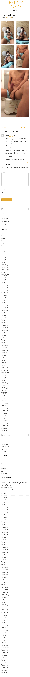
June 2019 (3, 395)
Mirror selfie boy (24, 127)
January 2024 (4, 307)
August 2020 (4, 374)
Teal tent (11, 487)
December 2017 (5, 408)
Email (2, 192)
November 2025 (5, 270)
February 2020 (4, 383)
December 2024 (5, 289)
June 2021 (3, 359)
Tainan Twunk (4, 218)
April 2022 (3, 342)
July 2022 (3, 337)
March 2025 (4, 284)
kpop (2, 237)
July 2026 (3, 257)
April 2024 (3, 302)
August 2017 (4, 413)
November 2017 (5, 410)
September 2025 (5, 274)
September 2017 (5, 412)
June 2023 (3, 319)
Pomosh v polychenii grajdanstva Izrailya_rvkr (12, 482)
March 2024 (4, 304)
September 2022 (5, 334)
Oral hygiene (4, 224)
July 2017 (3, 415)
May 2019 (3, 397)
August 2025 (4, 275)
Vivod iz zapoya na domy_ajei (8, 484)
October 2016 (4, 427)
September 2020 (5, 372)
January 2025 (4, 287)
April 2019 (3, 398)
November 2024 (5, 290)
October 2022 (4, 332)
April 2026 (3, 262)
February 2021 (4, 364)
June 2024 (3, 299)
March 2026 (4, 264)
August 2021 (4, 355)
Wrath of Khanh (21, 484)
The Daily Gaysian (15, 4)
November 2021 (5, 350)
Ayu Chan (8, 485)
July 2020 (3, 375)
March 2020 (4, 382)
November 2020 (5, 369)
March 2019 (4, 400)
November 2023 (5, 310)
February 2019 (4, 402)
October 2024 (4, 292)
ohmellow (3, 242)
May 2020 (3, 379)
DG (13, 17)
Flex (26, 482)
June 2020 (3, 377)
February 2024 (4, 305)
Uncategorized (4, 247)
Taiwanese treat (5, 219)
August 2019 (4, 392)
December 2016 (5, 423)
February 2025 (4, 285)
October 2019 (4, 388)
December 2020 (5, 367)
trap (2, 245)
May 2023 (3, 320)
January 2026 (4, 267)
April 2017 (3, 418)
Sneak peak (4, 223)
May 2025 (3, 280)
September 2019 (5, 390)
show (2, 243)
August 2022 (4, 335)
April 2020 (3, 380)
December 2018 (5, 405)
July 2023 (3, 317)
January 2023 (4, 327)
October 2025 (4, 272)
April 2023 (3, 322)
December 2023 (5, 309)
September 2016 (5, 428)
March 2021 (4, 362)
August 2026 (4, 256)
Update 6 (4, 127)
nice (2, 240)
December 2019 (5, 385)
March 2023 (4, 324)
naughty (7, 119)
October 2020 (4, 370)
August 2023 (4, 315)
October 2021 (4, 352)
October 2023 (4, 312)
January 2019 (4, 403)
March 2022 (4, 344)
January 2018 (4, 407)
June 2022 (3, 339)
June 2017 (3, 417)
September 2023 (5, 314)
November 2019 (5, 387)
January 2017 (4, 422)
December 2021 (5, 349)
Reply (27, 162)
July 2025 (3, 277)
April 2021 (3, 360)
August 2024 (4, 295)
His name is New (5, 221)
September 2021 (5, 354)
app (2, 233)
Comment (4, 172)
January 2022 (4, 347)
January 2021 (4, 365)
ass (2, 235)
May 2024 (3, 300)
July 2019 (3, 393)
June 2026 (3, 259)
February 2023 (4, 325)
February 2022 (4, 345)
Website (3, 196)
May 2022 (3, 340)
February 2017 (4, 420)
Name (2, 188)
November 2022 (5, 330)
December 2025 (5, 269)
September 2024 (5, 294)
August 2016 (4, 430)
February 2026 (4, 265)
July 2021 (3, 357)
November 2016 (5, 425)
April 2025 (3, 282)
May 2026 (3, 261)
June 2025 (3, 279)
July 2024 (3, 297)
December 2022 (5, 329)
